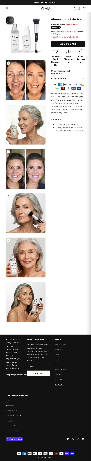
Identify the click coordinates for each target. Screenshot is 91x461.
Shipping (9, 421)
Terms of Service (13, 426)
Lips (56, 360)
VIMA (45, 458)
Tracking (58, 380)
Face (57, 355)
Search (9, 401)
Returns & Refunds (14, 416)
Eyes (57, 365)
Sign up (38, 373)
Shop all (58, 350)
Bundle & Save (61, 370)
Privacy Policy (11, 411)
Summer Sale (60, 345)
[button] (6, 8)
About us (58, 375)
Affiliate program (13, 431)
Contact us (60, 385)
